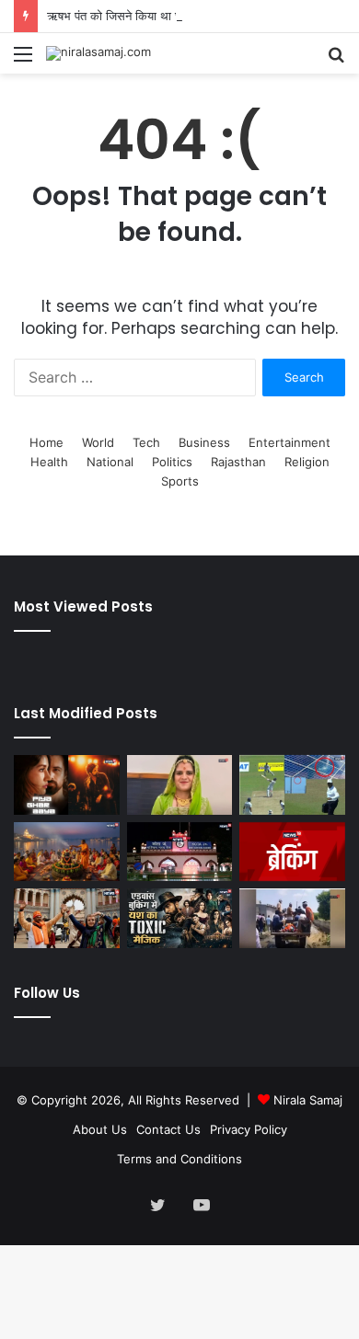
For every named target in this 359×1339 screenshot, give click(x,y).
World (98, 442)
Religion (307, 461)
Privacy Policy (248, 1129)
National (110, 461)
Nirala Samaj (307, 1100)
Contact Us (168, 1129)
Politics (172, 461)
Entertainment (289, 442)
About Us (100, 1129)
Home (46, 442)
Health (49, 461)
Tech (146, 442)
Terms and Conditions (179, 1158)
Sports (180, 481)
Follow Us (47, 992)
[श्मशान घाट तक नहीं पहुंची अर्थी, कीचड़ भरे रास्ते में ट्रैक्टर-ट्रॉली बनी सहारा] (292, 918)
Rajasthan (238, 461)
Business (204, 442)
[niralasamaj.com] (98, 53)
